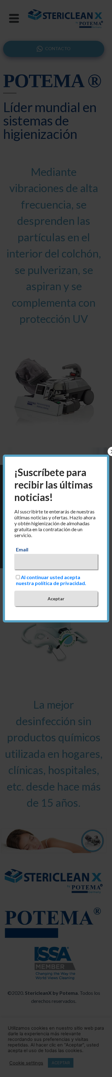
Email (22, 549)
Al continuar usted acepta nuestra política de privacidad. (51, 580)
